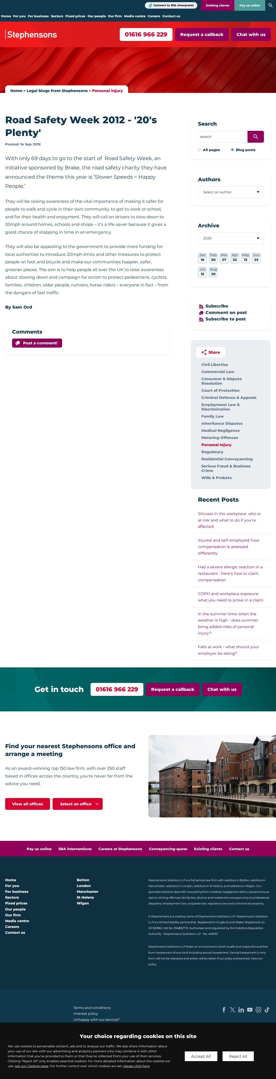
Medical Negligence (220, 430)
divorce (202, 897)
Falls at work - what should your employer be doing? (228, 650)
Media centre (135, 16)
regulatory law (217, 903)
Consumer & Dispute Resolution (221, 381)
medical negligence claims (228, 891)
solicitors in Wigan (242, 886)
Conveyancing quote (168, 849)
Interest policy (85, 1014)
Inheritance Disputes (222, 423)
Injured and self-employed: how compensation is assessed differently (228, 546)
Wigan (83, 903)
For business (38, 16)
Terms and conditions (92, 1008)
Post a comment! (40, 343)
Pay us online (250, 5)
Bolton (83, 880)
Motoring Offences (219, 437)
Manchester (87, 892)
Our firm (115, 16)
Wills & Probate (216, 477)
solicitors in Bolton (236, 880)
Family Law (212, 416)
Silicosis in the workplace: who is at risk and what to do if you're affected (229, 520)
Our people (97, 16)
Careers (154, 16)
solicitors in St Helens (208, 886)
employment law (174, 903)
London (84, 886)
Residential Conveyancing (227, 459)
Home (6, 16)
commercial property (249, 903)
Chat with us (251, 34)
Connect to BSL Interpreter (174, 5)
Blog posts (246, 150)
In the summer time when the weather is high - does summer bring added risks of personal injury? (228, 624)
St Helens (85, 897)
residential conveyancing (231, 897)
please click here (136, 1066)
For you (19, 16)
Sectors (57, 16)
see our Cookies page (32, 1066)
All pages (211, 150)
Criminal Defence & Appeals (228, 397)
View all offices (27, 804)
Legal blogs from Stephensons (57, 90)
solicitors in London (179, 886)
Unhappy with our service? (96, 1020)
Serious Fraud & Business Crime (226, 468)
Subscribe (216, 306)
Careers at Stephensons (120, 849)
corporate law (197, 903)
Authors (209, 179)
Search (207, 124)
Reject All (238, 1056)
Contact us (171, 16)
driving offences (169, 897)
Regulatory (212, 452)
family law (189, 897)
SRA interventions (75, 849)
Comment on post (226, 312)
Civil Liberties (214, 364)
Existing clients (217, 5)
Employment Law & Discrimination (220, 406)
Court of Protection (220, 390)
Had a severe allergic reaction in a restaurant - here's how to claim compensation (230, 573)
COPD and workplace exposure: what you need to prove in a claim (230, 596)
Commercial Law (217, 371)
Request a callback (202, 34)
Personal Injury (107, 90)
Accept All (201, 1056)
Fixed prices (75, 16)
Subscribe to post (225, 319)
